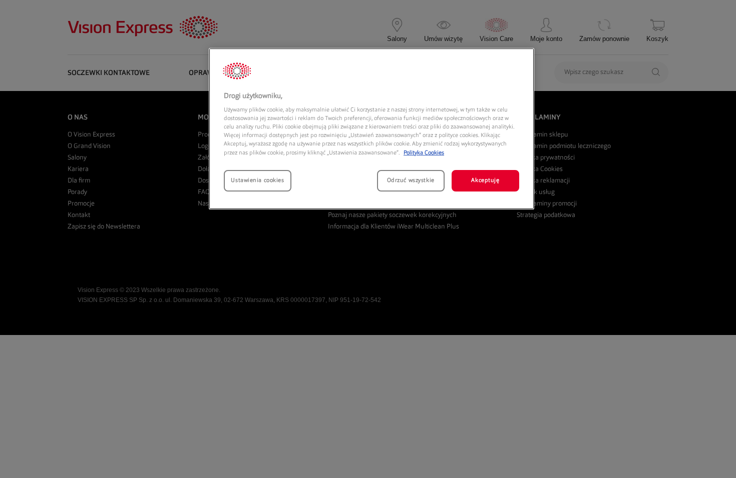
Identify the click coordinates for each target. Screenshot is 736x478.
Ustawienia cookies (257, 181)
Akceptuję (485, 181)
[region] (371, 129)
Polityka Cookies (424, 153)
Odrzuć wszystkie (411, 181)
